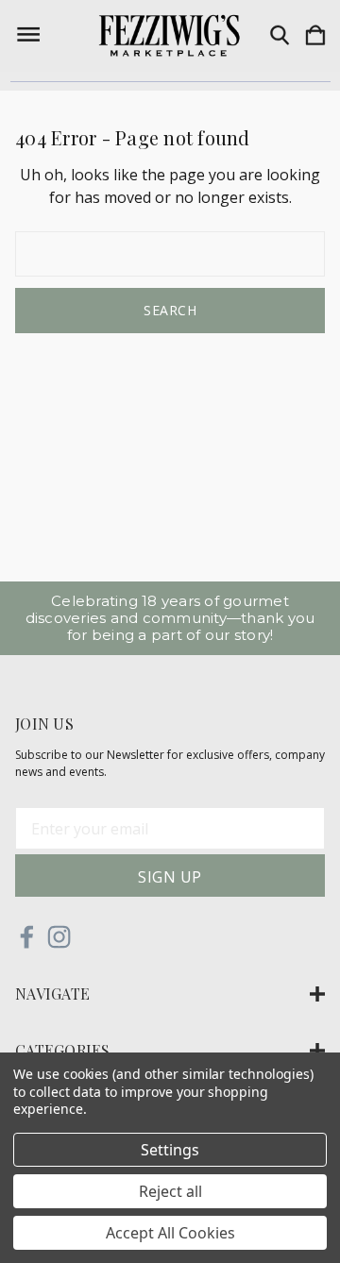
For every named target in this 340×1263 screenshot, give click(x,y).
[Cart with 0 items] (315, 36)
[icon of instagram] (59, 937)
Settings (170, 1149)
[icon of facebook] (27, 937)
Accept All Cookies (170, 1232)
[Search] (279, 36)
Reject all (170, 1191)
